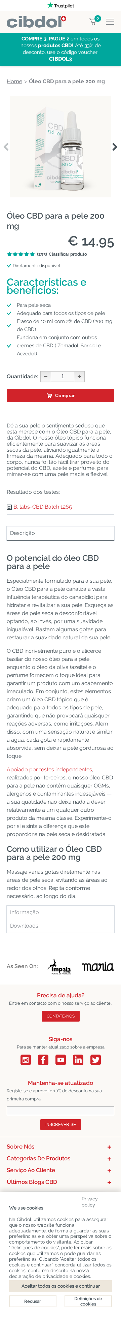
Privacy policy (90, 1200)
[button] (114, 147)
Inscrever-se (60, 1124)
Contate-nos (61, 1016)
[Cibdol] (36, 20)
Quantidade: (22, 376)
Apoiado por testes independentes (49, 769)
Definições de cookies (88, 1301)
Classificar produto (68, 254)
